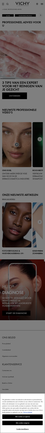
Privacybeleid (27, 412)
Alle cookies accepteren (22, 416)
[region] (22, 413)
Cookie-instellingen (22, 429)
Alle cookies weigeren (22, 423)
